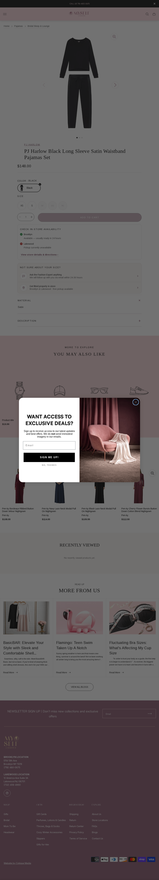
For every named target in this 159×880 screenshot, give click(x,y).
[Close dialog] (136, 402)
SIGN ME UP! (49, 457)
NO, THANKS (49, 465)
